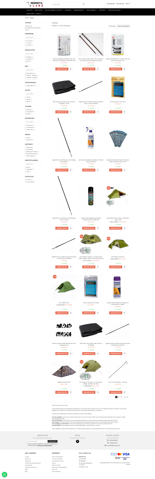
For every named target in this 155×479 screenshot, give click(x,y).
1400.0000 (29, 169)
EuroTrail (29, 59)
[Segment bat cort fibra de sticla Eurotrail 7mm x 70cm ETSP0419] (91, 87)
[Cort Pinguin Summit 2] (117, 244)
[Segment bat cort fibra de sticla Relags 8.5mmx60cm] (64, 138)
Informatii (56, 453)
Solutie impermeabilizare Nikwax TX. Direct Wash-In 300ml (118, 303)
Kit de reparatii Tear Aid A (118, 102)
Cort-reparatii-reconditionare (32, 28)
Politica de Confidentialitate (44, 445)
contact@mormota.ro (113, 445)
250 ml (28, 99)
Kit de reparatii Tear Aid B (91, 303)
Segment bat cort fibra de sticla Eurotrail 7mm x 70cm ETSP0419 (91, 102)
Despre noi (28, 459)
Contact (27, 456)
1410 (28, 171)
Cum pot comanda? (57, 459)
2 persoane (30, 129)
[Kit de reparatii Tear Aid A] (117, 87)
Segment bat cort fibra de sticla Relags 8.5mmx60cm (64, 160)
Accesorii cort (28, 26)
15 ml (28, 97)
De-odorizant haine (32, 153)
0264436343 (113, 440)
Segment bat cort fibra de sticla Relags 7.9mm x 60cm (64, 219)
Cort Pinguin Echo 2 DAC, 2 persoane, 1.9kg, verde (118, 219)
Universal (29, 140)
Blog (26, 471)
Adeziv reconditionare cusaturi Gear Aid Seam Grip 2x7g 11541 (118, 59)
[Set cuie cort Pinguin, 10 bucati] (117, 369)
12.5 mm (29, 45)
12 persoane (30, 127)
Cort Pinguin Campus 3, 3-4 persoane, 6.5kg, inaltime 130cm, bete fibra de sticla (90, 257)
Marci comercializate (57, 456)
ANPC (26, 469)
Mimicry (29, 109)
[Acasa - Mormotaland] (34, 4)
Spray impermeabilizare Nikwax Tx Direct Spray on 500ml (91, 160)
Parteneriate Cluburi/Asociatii (33, 463)
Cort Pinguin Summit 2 (118, 257)
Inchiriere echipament (31, 467)
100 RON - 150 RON (32, 77)
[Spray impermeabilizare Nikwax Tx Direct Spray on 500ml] (91, 138)
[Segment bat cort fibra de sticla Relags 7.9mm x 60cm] (64, 196)
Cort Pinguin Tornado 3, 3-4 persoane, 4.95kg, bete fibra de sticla (90, 383)
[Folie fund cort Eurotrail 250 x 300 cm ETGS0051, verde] (64, 87)
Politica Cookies (56, 465)
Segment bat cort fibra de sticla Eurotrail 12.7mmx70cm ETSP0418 (64, 257)
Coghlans (29, 57)
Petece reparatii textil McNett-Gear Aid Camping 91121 (64, 344)
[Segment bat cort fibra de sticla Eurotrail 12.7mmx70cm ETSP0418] (64, 244)
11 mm (28, 43)
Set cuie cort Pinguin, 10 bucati (118, 382)
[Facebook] (77, 441)
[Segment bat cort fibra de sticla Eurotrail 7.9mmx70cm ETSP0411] (117, 330)
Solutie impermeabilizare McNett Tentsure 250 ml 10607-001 (91, 219)
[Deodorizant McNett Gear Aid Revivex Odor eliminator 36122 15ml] (117, 138)
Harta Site (54, 469)
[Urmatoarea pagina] (127, 397)
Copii (28, 137)
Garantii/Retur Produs (58, 461)
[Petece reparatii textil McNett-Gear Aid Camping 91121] (64, 330)
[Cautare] (83, 4)
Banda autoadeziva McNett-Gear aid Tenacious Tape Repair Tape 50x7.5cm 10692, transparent (64, 59)
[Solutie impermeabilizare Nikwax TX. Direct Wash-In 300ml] (117, 287)
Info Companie (30, 453)
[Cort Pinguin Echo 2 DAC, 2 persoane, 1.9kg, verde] (117, 196)
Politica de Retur (56, 471)
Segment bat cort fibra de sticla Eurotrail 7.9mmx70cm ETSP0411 (118, 344)
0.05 (28, 167)
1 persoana (30, 125)
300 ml (28, 101)
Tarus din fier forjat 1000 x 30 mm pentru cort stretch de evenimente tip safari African (90, 59)
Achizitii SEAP (28, 465)
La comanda (30, 182)
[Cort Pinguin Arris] (64, 286)
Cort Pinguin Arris (64, 303)
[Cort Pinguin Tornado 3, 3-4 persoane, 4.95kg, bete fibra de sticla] (91, 369)
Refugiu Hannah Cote (64, 382)
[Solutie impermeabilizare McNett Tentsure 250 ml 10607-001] (91, 196)
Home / (27, 18)
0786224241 (113, 443)
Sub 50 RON (30, 73)
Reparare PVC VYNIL (32, 151)
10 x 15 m (29, 41)
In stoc (28, 179)
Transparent (30, 111)
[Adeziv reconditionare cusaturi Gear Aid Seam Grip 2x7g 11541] (117, 44)
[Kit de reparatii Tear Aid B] (91, 286)
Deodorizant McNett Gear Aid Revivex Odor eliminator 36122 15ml (118, 160)
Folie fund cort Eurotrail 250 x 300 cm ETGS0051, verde (64, 102)
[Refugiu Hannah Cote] (64, 370)
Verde (28, 114)
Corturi (27, 30)
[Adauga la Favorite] (71, 69)
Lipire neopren (30, 156)
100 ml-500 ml (30, 85)
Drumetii (29, 147)
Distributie (28, 461)
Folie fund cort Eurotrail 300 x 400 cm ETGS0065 (91, 344)
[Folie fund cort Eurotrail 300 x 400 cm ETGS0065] (91, 330)
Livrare (54, 463)
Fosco (28, 61)
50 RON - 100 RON (31, 75)
